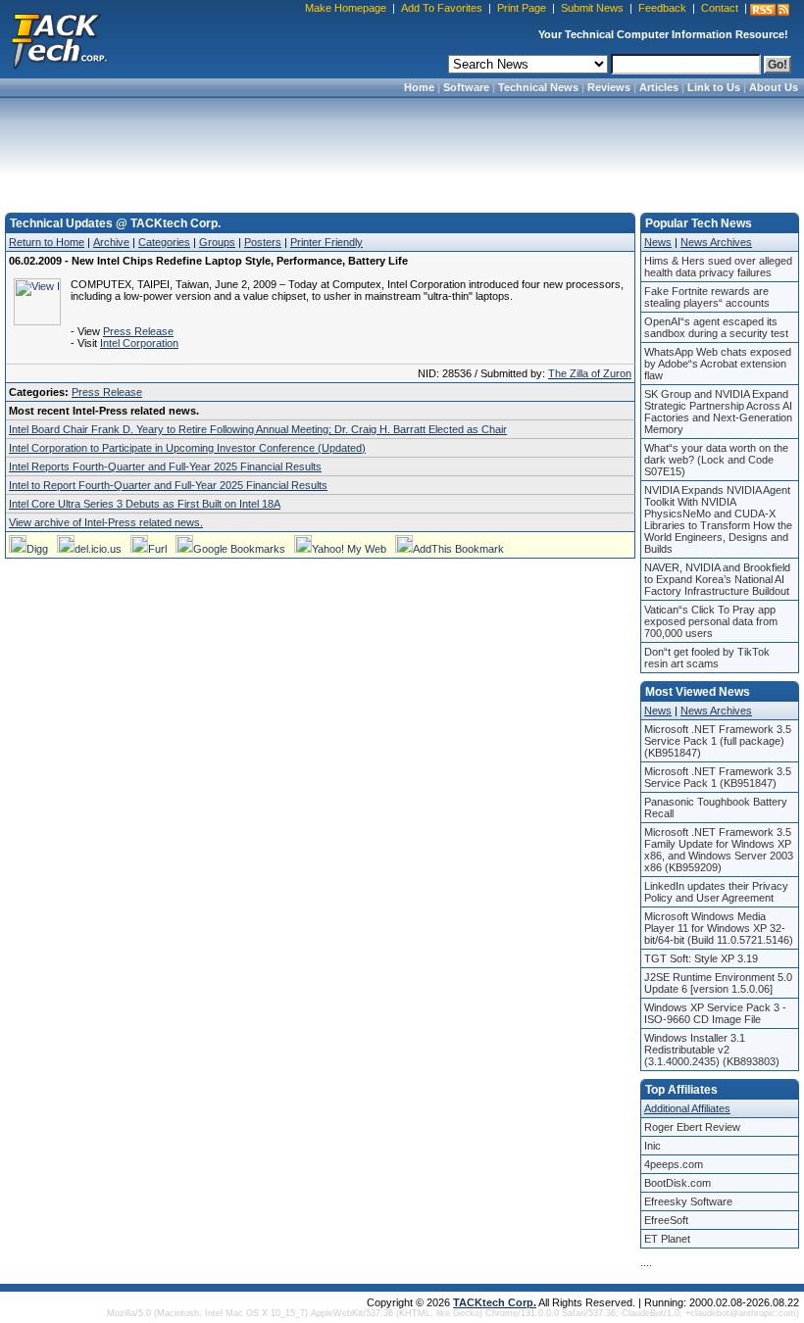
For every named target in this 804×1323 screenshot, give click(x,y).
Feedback (662, 8)
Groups (217, 242)
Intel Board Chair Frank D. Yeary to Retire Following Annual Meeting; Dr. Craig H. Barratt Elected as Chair (258, 429)
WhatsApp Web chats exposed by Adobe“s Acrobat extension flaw (717, 363)
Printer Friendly (326, 242)
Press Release (138, 331)
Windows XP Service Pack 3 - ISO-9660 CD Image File (715, 1013)
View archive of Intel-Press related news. (106, 522)
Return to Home (46, 242)
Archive (111, 242)
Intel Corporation (139, 343)
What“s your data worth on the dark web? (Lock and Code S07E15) (716, 459)
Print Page (521, 8)
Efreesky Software (688, 1201)
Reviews (608, 87)
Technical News (538, 87)
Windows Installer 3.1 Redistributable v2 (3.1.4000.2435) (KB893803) (711, 1049)
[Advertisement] (402, 149)
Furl (157, 549)
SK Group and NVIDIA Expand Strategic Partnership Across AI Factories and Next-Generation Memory (718, 411)
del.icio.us (98, 549)
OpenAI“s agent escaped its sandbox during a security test (716, 327)
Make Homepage (345, 8)
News (658, 242)
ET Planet (667, 1239)
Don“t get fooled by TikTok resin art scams (707, 657)
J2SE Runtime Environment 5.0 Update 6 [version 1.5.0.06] (718, 983)
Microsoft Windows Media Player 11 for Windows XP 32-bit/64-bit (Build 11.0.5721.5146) (718, 928)
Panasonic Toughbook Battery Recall (715, 807)
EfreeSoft (666, 1220)
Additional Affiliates (687, 1108)
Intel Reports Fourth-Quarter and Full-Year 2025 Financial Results (165, 466)
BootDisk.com (677, 1183)
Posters (262, 242)
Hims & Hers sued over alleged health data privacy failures (718, 266)
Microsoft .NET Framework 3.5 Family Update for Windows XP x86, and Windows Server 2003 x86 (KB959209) (718, 849)
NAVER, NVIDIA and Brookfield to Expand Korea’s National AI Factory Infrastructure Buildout (717, 579)
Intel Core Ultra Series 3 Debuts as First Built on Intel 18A (144, 504)
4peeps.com (673, 1164)
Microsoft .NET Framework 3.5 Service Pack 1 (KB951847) (717, 777)
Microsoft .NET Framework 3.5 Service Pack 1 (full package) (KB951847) (717, 741)
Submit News (592, 8)
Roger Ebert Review (692, 1127)
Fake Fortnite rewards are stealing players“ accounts (707, 297)
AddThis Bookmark (458, 549)
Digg (37, 549)
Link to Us (713, 87)
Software (466, 87)
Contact (719, 8)
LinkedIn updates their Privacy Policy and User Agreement (716, 892)
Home (419, 87)
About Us (773, 87)
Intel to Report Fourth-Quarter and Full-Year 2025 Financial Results (168, 485)
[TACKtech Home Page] (59, 39)
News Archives (716, 242)
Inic (652, 1146)
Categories (164, 242)
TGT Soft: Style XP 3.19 (701, 958)
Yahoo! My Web (349, 549)
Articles (658, 87)
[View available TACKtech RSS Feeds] (769, 10)
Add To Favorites (441, 8)
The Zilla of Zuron (589, 373)
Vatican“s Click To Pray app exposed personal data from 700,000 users (711, 621)
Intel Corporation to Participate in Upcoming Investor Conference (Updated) (187, 448)
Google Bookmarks (239, 549)
